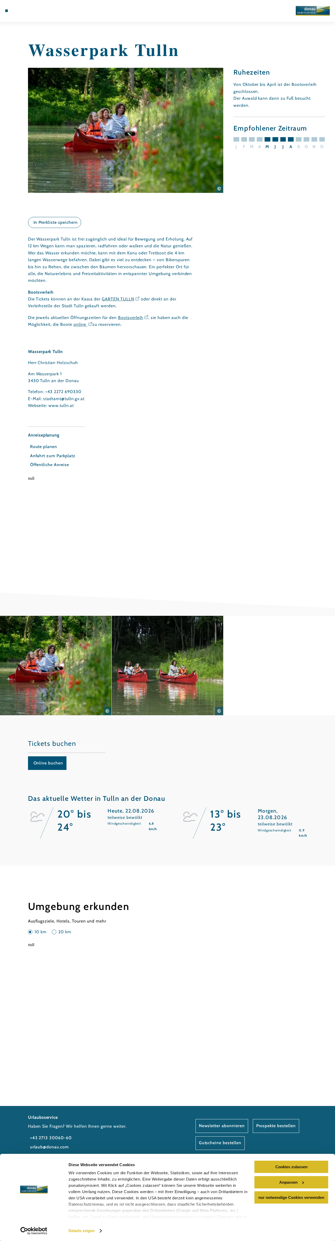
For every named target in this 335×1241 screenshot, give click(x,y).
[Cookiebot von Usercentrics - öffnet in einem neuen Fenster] (34, 1231)
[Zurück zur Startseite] (313, 11)
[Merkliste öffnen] (30, 10)
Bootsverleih (130, 317)
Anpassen (288, 1182)
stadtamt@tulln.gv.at (63, 398)
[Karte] (24, 10)
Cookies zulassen (291, 1167)
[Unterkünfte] (18, 10)
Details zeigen (81, 1230)
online (80, 324)
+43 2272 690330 (63, 391)
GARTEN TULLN (118, 299)
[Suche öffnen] (37, 10)
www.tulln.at (61, 405)
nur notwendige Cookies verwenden (291, 1197)
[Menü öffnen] (6, 10)
